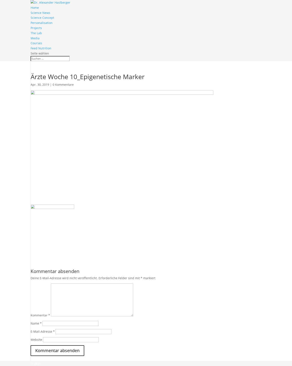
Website (36, 340)
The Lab (36, 33)
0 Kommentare (63, 85)
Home (35, 8)
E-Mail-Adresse (43, 331)
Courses (36, 43)
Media (35, 38)
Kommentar (40, 315)
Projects (36, 28)
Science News (40, 13)
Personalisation (42, 23)
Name (36, 323)
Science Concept (42, 18)
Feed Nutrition (41, 48)
